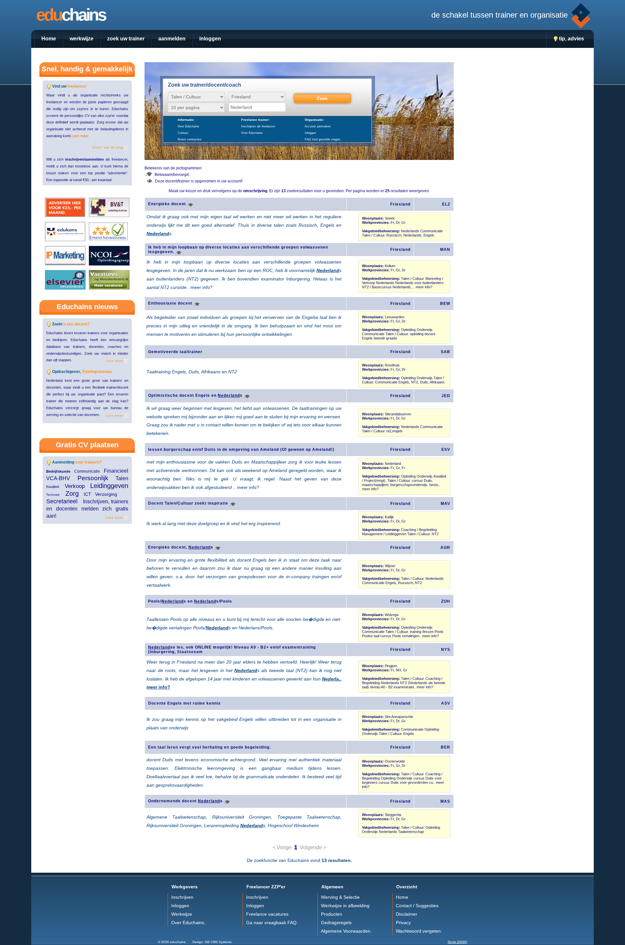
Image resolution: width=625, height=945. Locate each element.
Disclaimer (406, 914)
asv (445, 703)
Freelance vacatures (267, 914)
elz (446, 204)
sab (445, 352)
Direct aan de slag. (108, 147)
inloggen (210, 38)
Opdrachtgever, (82, 371)
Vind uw (69, 86)
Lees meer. (80, 136)
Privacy (403, 922)
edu (72, 14)
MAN (445, 249)
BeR (445, 747)
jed (445, 396)
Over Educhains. (188, 922)
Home (48, 38)
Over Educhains (188, 126)
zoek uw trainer (126, 38)
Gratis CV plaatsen (87, 445)
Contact (183, 133)
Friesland (400, 204)
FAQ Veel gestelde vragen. (323, 139)
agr (445, 547)
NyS (445, 649)
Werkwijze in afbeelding (345, 905)
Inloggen (310, 133)
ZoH (445, 601)
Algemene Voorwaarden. (346, 931)
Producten (331, 914)
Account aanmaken (318, 126)
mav (445, 503)
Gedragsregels (336, 922)
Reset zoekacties (189, 139)
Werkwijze (181, 914)
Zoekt (71, 324)
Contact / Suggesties (417, 905)
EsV (445, 449)
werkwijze (81, 38)
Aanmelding (77, 462)
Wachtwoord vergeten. (419, 931)
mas (445, 801)
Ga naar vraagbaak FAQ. (272, 922)
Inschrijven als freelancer (258, 126)
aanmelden (172, 38)
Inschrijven (182, 897)
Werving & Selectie (340, 897)
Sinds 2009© (457, 942)
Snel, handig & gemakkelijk (87, 69)
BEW (445, 303)
